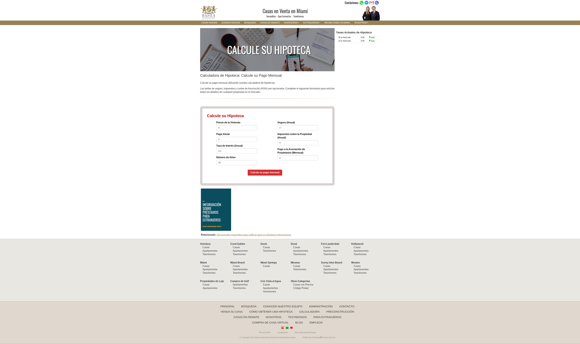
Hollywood (357, 244)
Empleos (316, 322)
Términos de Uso (328, 337)
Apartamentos (210, 251)
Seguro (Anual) (286, 122)
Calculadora (309, 311)
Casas (206, 247)
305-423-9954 (265, 332)
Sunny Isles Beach (331, 262)
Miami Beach (237, 262)
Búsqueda (248, 306)
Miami (203, 262)
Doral (294, 244)
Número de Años (226, 157)
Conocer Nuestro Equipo (282, 306)
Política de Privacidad (312, 337)
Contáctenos (282, 332)
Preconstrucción (340, 311)
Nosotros (273, 317)
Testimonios (297, 317)
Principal (227, 306)
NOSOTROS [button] (360, 23)
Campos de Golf (239, 281)
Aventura (205, 244)
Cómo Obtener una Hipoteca (271, 311)
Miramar (295, 262)
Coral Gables (237, 244)
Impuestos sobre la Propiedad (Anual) (294, 136)
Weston (355, 262)
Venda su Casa (232, 311)
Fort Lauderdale (330, 244)
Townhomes (209, 254)
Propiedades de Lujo (212, 281)
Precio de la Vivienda (228, 122)
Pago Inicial (223, 134)
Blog (299, 322)
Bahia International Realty (305, 332)
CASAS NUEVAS (209, 23)
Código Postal (300, 288)
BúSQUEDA (250, 23)
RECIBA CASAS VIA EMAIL (337, 23)
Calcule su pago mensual (264, 172)
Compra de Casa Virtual (270, 322)
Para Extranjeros (327, 317)
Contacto (346, 306)
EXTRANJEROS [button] (311, 23)
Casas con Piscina (303, 284)
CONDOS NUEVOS (230, 23)
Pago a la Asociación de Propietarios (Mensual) (291, 151)
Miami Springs (269, 262)
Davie (264, 244)
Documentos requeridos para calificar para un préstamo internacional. (254, 235)
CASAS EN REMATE (270, 23)
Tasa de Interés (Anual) (229, 145)
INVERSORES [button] (291, 23)
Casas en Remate (246, 317)
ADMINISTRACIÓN (321, 306)
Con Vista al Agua (271, 281)
